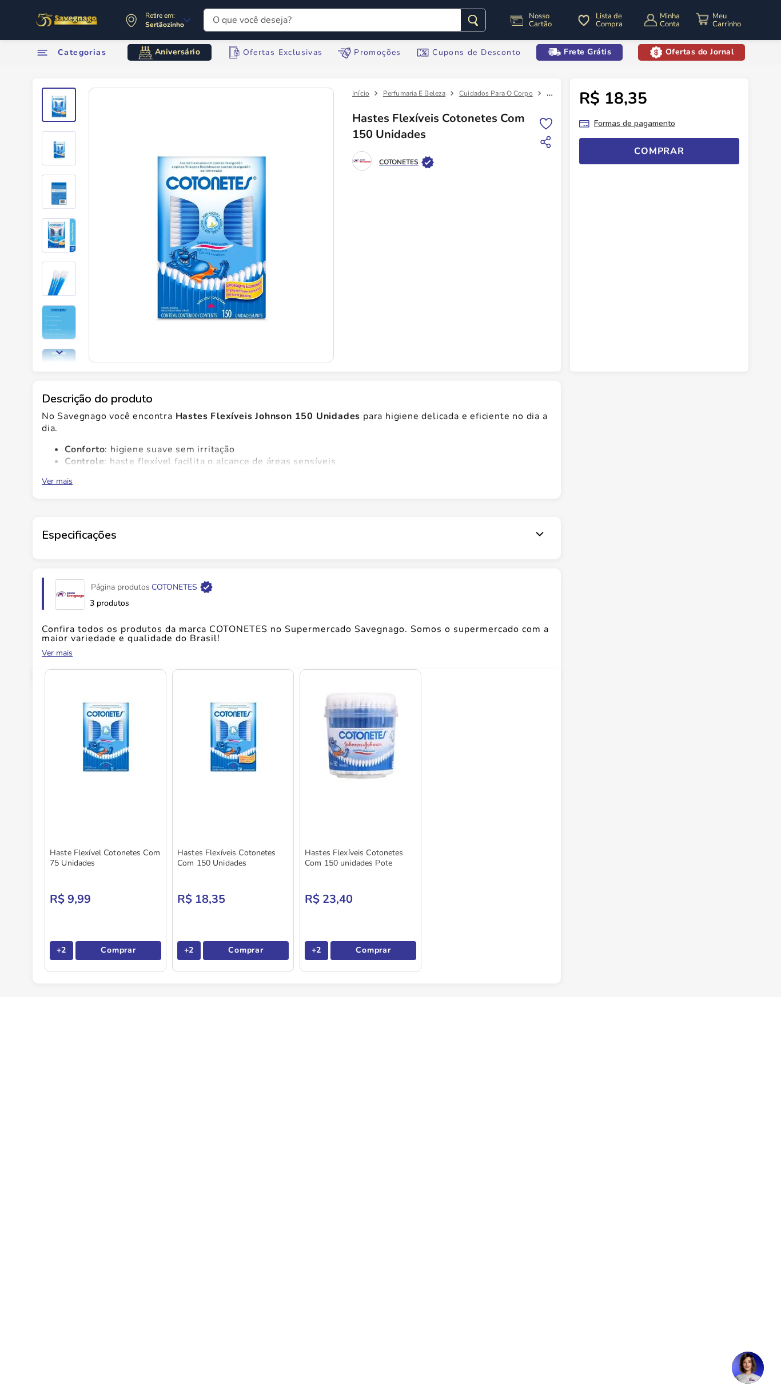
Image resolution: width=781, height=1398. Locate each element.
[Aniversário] (67, 20)
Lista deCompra (609, 20)
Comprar (118, 950)
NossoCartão (540, 20)
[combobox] (345, 20)
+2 (61, 950)
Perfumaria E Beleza (414, 93)
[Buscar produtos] (473, 20)
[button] (748, 1368)
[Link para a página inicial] (360, 93)
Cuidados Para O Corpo (496, 93)
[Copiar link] (546, 142)
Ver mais (57, 481)
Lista (546, 123)
